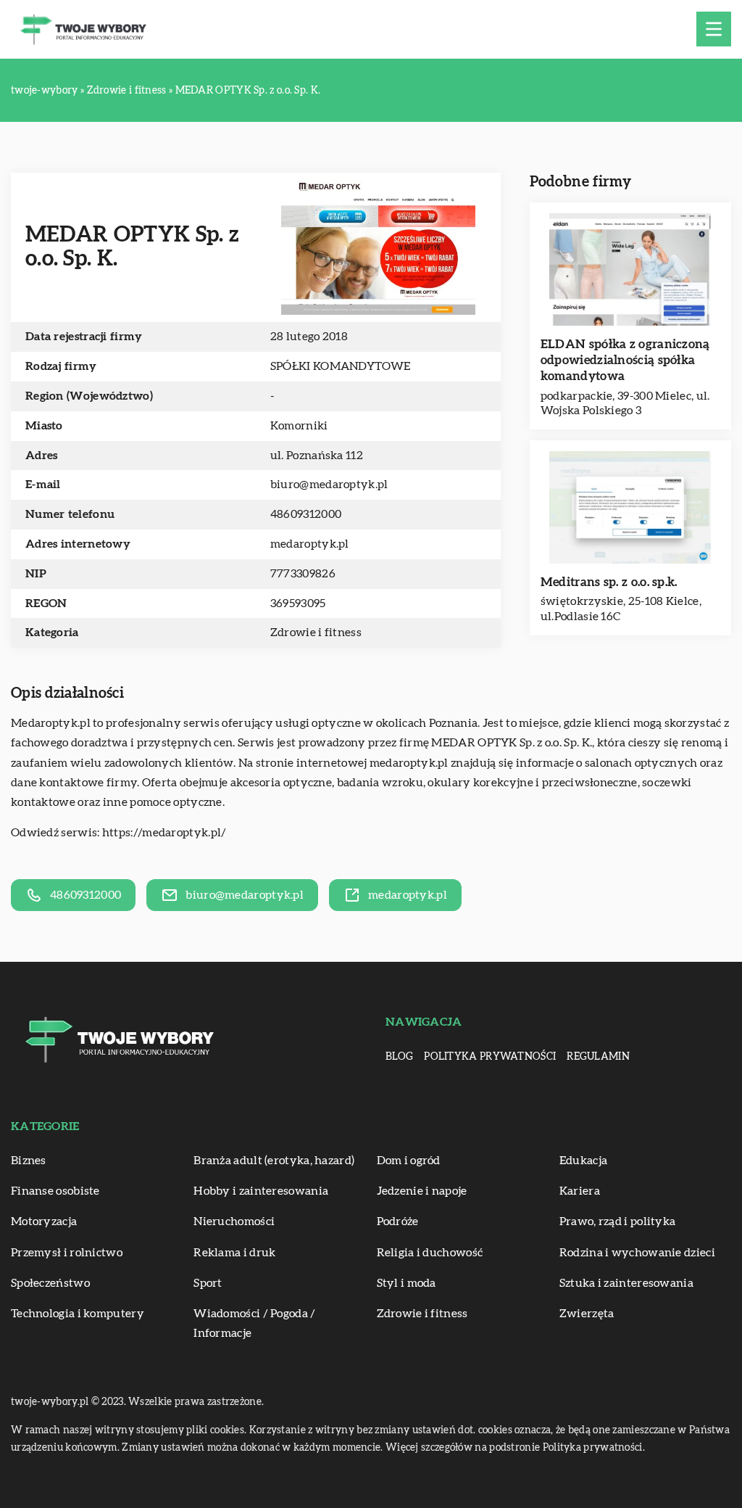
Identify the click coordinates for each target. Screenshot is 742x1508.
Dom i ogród (409, 1160)
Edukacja (583, 1160)
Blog (399, 1057)
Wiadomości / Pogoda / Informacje (254, 1323)
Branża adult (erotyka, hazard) (273, 1160)
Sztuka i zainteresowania (626, 1283)
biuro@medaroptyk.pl (329, 484)
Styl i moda (406, 1283)
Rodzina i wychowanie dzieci (637, 1252)
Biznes (28, 1160)
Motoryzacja (44, 1221)
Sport (207, 1283)
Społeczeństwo (50, 1283)
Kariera (579, 1191)
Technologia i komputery (77, 1313)
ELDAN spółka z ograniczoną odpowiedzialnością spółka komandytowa (625, 360)
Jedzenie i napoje (422, 1191)
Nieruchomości (234, 1221)
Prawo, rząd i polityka (617, 1221)
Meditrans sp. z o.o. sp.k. (609, 582)
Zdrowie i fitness (316, 632)
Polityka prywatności (490, 1057)
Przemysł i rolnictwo (66, 1252)
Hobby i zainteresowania (260, 1191)
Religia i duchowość (430, 1252)
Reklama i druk (234, 1252)
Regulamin (598, 1057)
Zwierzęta (586, 1313)
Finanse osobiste (55, 1191)
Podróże (398, 1221)
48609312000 (305, 514)
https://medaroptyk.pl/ (164, 833)
